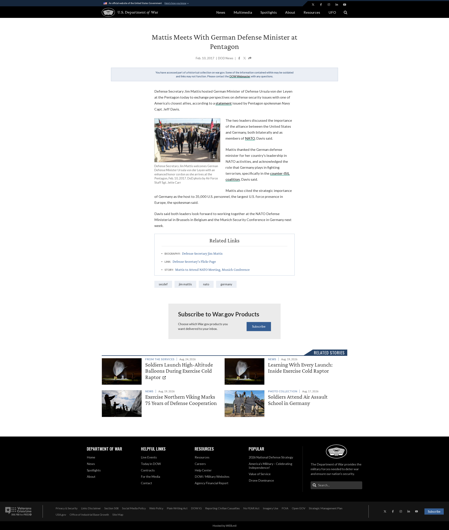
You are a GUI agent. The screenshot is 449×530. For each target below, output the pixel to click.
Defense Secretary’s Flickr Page (194, 261)
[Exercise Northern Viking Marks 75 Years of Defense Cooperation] (162, 403)
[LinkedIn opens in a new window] (336, 4)
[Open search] (345, 12)
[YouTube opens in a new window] (344, 4)
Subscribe (259, 326)
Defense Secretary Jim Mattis (202, 253)
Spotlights (268, 12)
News (220, 12)
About (290, 12)
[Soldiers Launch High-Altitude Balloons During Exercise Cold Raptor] (162, 371)
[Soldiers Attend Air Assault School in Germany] (284, 403)
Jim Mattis (185, 284)
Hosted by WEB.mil (224, 525)
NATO (206, 284)
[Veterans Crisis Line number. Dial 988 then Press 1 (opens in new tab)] (18, 511)
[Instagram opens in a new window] (328, 4)
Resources (312, 12)
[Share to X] (245, 59)
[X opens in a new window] (313, 4)
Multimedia (243, 12)
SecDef (163, 284)
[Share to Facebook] (239, 59)
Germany (226, 284)
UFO (332, 12)
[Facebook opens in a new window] (321, 4)
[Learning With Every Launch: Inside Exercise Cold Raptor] (284, 371)
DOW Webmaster (239, 76)
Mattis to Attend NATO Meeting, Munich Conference (212, 269)
